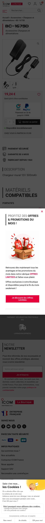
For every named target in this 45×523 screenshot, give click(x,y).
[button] (42, 211)
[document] (22, 261)
